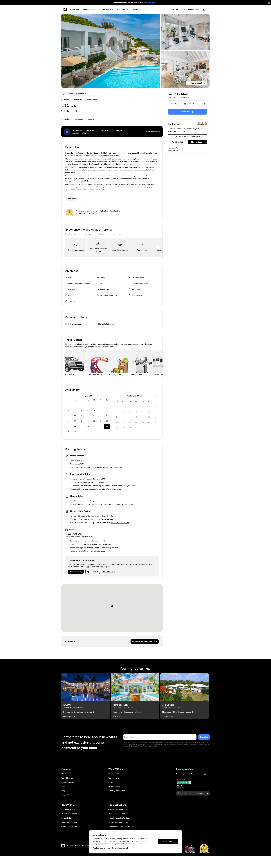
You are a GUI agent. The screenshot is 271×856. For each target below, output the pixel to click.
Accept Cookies (167, 842)
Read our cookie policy (101, 848)
